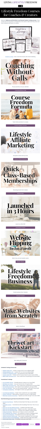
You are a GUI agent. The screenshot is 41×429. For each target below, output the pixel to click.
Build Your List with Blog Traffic (10, 409)
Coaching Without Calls (20, 90)
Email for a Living (9, 56)
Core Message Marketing (8, 392)
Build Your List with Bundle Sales (10, 410)
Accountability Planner (8, 382)
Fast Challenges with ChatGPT (10, 413)
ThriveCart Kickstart (20, 364)
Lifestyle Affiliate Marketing (20, 159)
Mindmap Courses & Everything (10, 395)
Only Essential (25, 424)
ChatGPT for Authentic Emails (9, 373)
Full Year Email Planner (8, 402)
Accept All (19, 424)
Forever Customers (7, 394)
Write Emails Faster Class (8, 419)
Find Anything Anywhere (8, 386)
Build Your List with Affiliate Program (11, 407)
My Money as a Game (8, 384)
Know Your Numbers (7, 388)
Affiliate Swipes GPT (7, 370)
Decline (37, 424)
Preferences (32, 424)
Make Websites (20, 329)
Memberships (20, 193)
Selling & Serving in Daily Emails (10, 416)
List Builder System (7, 404)
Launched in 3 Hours (20, 227)
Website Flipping (20, 261)
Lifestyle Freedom (20, 295)
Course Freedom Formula (20, 125)
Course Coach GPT (7, 375)
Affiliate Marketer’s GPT (8, 372)
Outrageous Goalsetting (8, 389)
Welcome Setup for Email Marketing (11, 417)
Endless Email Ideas (7, 412)
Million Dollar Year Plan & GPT (9, 376)
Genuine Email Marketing (8, 414)
